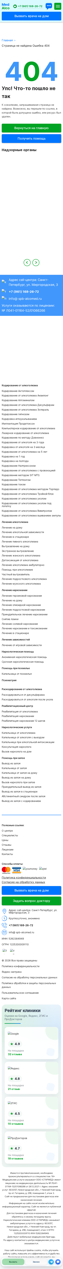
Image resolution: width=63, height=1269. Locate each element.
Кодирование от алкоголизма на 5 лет (24, 451)
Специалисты (10, 835)
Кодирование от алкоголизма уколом (24, 498)
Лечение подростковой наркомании (23, 609)
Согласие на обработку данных (23, 882)
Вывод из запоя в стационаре (19, 791)
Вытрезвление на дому (16, 546)
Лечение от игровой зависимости (22, 645)
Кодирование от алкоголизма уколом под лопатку (26, 505)
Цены (5, 840)
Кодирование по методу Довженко (23, 437)
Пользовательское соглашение (20, 992)
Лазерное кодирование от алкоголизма (25, 433)
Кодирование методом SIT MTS (21, 475)
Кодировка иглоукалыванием (19, 418)
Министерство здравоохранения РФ (31, 219)
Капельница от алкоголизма (18, 732)
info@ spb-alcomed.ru (25, 298)
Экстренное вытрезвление (18, 550)
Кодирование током (14, 484)
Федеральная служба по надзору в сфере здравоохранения (31, 243)
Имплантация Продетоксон (18, 423)
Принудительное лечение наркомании (24, 614)
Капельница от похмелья (17, 673)
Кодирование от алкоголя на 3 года (23, 442)
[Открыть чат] (48, 6)
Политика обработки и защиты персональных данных (29, 985)
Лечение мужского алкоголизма (21, 583)
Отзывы (6, 844)
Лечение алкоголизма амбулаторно (23, 564)
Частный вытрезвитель (16, 574)
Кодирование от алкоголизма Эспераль (25, 409)
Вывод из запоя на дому (16, 777)
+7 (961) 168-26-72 (30, 6)
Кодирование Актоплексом (18, 390)
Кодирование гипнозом (15, 414)
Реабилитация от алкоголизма (20, 711)
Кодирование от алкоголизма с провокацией (28, 470)
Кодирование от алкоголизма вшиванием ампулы (31, 515)
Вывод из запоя (11, 763)
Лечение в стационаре (15, 536)
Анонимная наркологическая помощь (24, 656)
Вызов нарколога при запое (18, 782)
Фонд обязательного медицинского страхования (31, 166)
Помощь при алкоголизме (17, 569)
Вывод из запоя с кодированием (21, 800)
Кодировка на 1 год (13, 456)
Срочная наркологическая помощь (23, 661)
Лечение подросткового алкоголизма (24, 578)
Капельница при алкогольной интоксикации (28, 742)
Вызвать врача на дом (32, 16)
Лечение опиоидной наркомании (21, 604)
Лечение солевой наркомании (20, 623)
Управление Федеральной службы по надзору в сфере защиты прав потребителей (32, 193)
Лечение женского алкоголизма (21, 555)
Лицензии (7, 849)
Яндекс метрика (12, 971)
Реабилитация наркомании (18, 716)
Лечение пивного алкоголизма (20, 541)
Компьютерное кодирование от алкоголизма (28, 428)
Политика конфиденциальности (24, 877)
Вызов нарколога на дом (16, 751)
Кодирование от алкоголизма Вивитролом (27, 510)
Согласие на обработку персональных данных (29, 977)
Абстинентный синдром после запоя (23, 796)
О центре (7, 830)
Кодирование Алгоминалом (18, 400)
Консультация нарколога (16, 746)
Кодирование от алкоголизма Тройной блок (28, 493)
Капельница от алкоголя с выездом (23, 737)
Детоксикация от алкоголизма (20, 560)
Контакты (7, 854)
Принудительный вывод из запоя (21, 786)
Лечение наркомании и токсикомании (24, 628)
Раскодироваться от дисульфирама (23, 694)
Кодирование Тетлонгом (16, 479)
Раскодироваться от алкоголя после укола (27, 699)
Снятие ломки (10, 619)
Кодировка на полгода (15, 460)
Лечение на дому (12, 527)
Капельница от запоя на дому (19, 772)
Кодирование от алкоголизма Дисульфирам (28, 404)
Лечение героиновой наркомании (22, 595)
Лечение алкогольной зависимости (23, 532)
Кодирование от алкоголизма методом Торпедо (30, 489)
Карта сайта (9, 998)
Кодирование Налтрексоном (19, 465)
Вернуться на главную (31, 128)
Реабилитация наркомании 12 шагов (23, 720)
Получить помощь (32, 138)
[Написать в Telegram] (51, 1261)
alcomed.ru (45, 1257)
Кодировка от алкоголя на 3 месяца (23, 446)
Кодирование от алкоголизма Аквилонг (25, 395)
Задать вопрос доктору (31, 901)
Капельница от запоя (14, 768)
